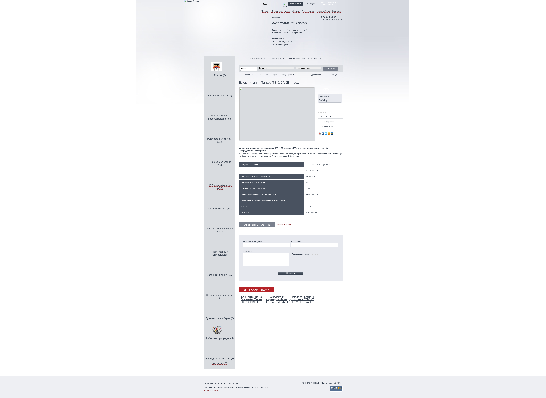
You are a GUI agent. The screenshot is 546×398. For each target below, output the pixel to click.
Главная (242, 58)
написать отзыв (324, 116)
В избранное (329, 122)
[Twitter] (325, 133)
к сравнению (327, 127)
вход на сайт (295, 4)
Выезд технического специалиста (330, 4)
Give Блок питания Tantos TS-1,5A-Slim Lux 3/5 (322, 112)
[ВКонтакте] (322, 133)
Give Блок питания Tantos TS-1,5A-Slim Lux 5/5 (325, 112)
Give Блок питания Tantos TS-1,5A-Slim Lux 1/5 (319, 112)
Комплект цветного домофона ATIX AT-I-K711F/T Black (301, 299)
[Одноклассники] (328, 133)
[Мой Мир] (331, 133)
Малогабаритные (277, 58)
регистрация (309, 3)
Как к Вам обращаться (252, 242)
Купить (326, 89)
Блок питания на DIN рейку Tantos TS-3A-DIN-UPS (251, 299)
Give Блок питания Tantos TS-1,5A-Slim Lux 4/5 (324, 112)
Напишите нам (211, 390)
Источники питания (258, 58)
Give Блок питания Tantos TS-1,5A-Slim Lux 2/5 (320, 112)
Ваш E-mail (296, 242)
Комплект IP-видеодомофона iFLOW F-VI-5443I (277, 299)
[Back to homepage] (192, 1)
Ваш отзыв (248, 251)
